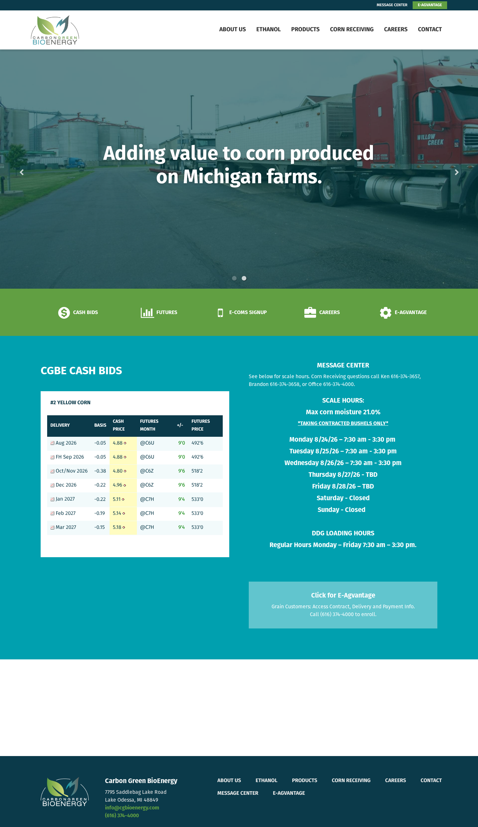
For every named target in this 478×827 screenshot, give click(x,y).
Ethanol (268, 30)
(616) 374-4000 (122, 816)
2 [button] (244, 278)
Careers (395, 30)
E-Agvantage (289, 793)
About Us (232, 30)
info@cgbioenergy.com (132, 808)
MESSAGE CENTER (392, 5)
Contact (430, 30)
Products (305, 30)
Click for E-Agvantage (343, 596)
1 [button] (234, 278)
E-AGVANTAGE (430, 5)
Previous (32, 169)
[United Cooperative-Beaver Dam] (72, 30)
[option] (239, 169)
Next (446, 169)
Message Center (238, 793)
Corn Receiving (352, 30)
